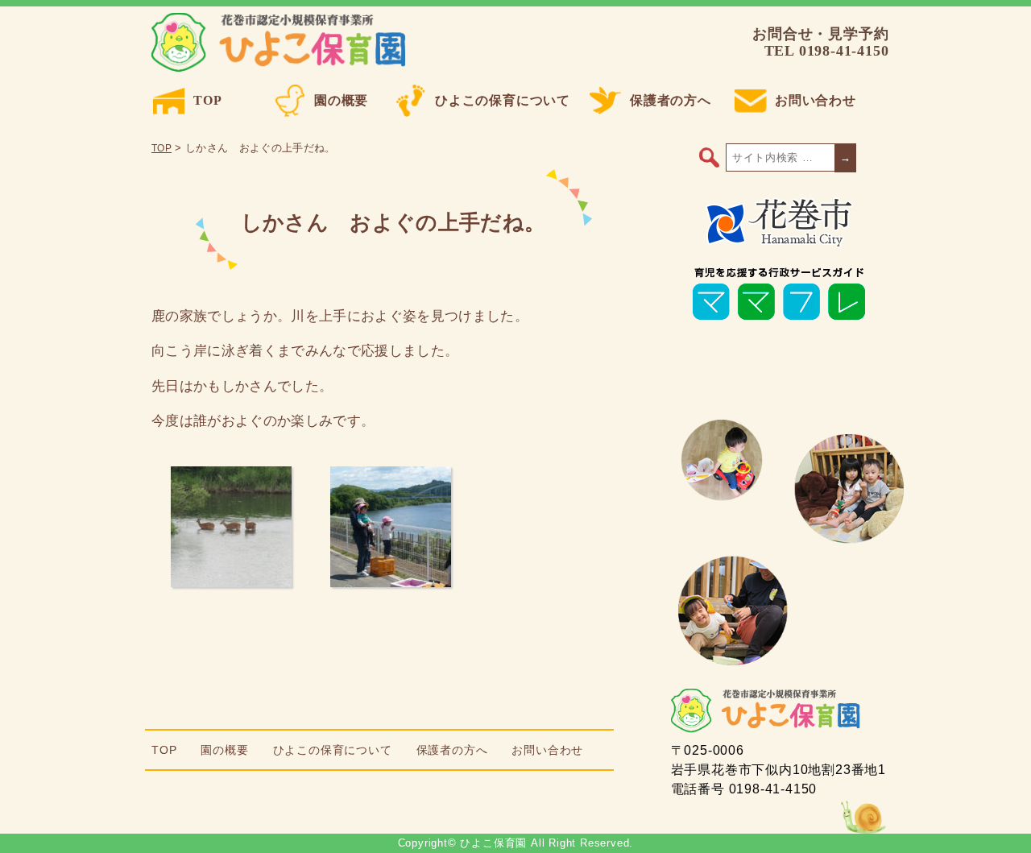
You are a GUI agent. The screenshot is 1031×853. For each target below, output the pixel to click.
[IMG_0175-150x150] (231, 582)
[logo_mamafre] (779, 320)
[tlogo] (779, 244)
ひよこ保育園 (281, 42)
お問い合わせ (815, 100)
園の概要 (341, 100)
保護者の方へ (670, 100)
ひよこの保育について (502, 100)
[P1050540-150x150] (391, 582)
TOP (207, 100)
